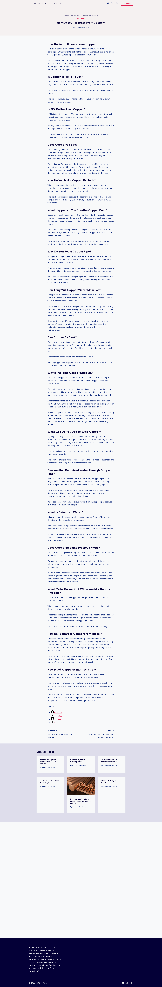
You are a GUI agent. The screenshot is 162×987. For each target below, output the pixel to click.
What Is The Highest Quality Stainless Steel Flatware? (48, 762)
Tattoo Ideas (58, 3)
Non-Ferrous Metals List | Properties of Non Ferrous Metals (80, 801)
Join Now (127, 3)
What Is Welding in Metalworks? (108, 782)
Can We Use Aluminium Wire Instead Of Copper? (101, 734)
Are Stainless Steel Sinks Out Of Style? (49, 782)
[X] (112, 3)
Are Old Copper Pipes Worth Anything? (60, 734)
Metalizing (81, 19)
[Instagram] (116, 3)
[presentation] (81, 786)
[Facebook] (108, 3)
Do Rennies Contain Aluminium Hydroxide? (110, 761)
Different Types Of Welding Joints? (77, 761)
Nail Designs (38, 3)
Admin (77, 27)
